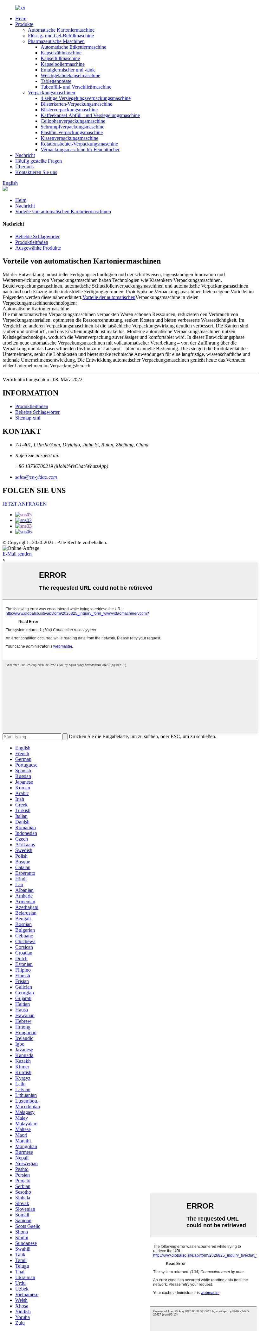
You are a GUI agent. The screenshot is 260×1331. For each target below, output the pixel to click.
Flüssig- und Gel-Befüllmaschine (61, 35)
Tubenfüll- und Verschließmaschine (76, 87)
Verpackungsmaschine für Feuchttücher (80, 149)
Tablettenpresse (56, 81)
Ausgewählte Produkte (38, 248)
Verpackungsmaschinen (51, 92)
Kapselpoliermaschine (63, 64)
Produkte (24, 24)
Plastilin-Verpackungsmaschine (72, 132)
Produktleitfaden (31, 242)
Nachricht (25, 155)
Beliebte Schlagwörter (37, 236)
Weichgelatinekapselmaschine (70, 75)
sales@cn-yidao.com (36, 477)
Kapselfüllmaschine (60, 58)
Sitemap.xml (27, 417)
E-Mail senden (17, 554)
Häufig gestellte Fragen (38, 161)
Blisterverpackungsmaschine (69, 109)
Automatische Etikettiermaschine (73, 47)
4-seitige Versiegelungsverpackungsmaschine (86, 98)
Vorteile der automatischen (108, 297)
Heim (20, 18)
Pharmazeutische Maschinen (56, 41)
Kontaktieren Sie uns (36, 172)
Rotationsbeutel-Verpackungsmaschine (79, 143)
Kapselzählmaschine (61, 52)
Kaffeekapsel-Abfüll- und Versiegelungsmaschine (90, 115)
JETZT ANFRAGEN (25, 504)
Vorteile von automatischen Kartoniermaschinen (63, 211)
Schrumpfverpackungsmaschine (72, 126)
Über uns (24, 166)
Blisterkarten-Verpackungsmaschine (76, 104)
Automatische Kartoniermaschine (61, 30)
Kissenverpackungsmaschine (69, 138)
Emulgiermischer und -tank (68, 69)
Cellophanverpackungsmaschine (73, 121)
